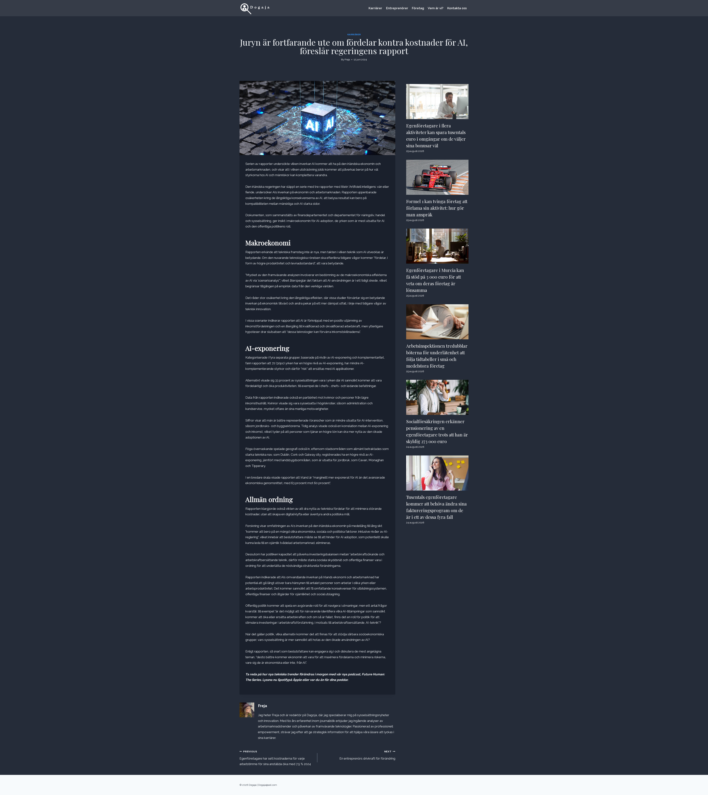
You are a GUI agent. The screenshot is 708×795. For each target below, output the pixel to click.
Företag (418, 8)
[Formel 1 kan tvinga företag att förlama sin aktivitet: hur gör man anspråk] (437, 177)
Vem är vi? (435, 8)
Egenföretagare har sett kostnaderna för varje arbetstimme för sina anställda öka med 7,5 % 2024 (275, 758)
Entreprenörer (397, 8)
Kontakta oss (457, 8)
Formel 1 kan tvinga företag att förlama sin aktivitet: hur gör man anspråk (436, 207)
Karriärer (375, 8)
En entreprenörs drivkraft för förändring (367, 755)
